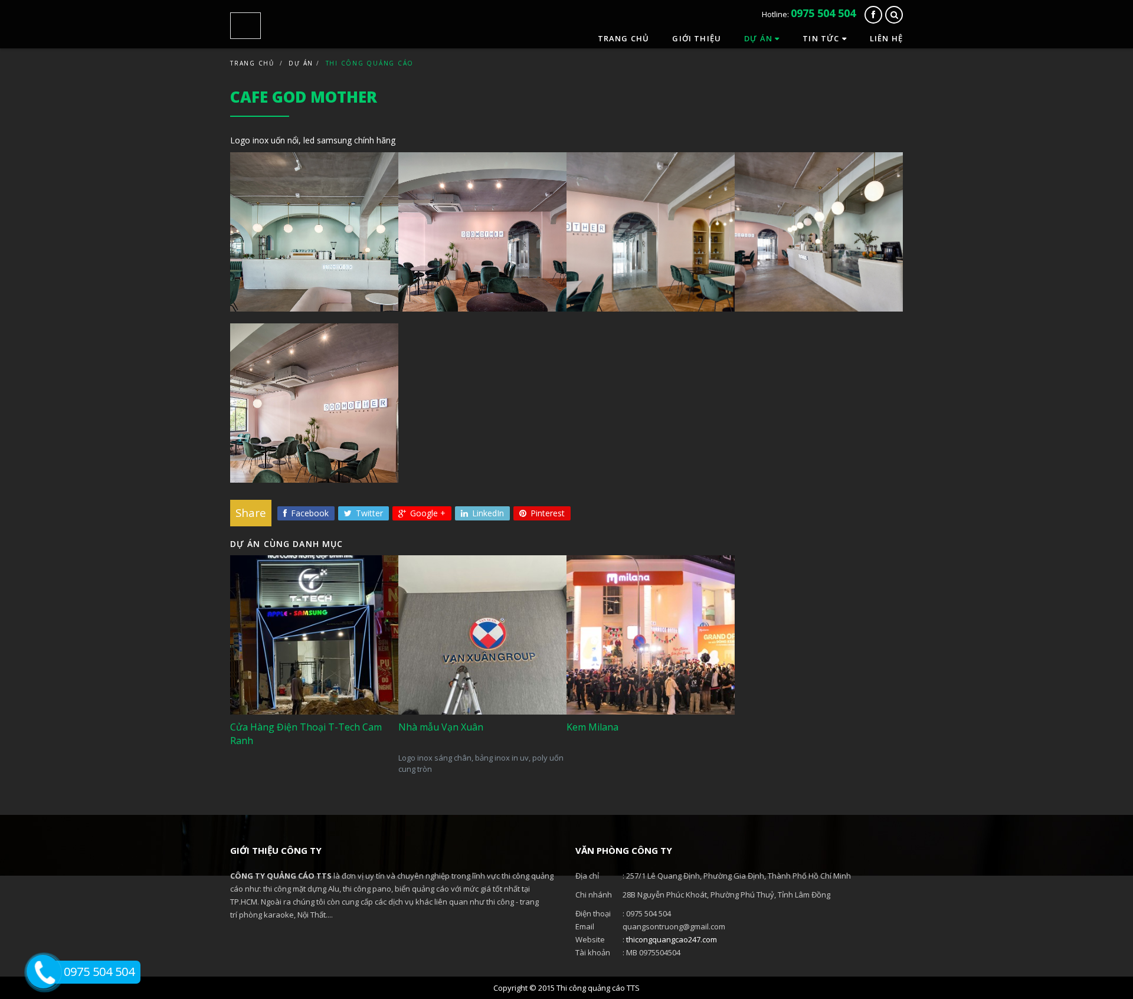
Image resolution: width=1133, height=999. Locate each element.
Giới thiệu (696, 38)
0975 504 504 (823, 13)
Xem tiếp (273, 751)
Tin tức (822, 38)
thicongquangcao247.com (671, 939)
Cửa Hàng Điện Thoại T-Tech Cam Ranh (305, 690)
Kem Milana (604, 696)
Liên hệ (886, 38)
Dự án (759, 38)
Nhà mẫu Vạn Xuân (452, 696)
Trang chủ (624, 38)
